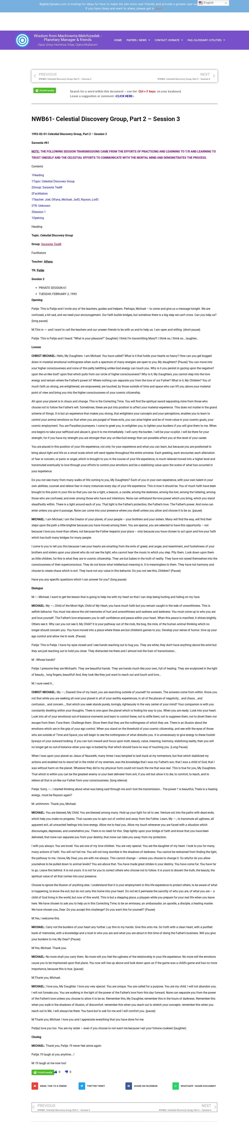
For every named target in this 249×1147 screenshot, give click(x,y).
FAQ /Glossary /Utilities (204, 40)
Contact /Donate (167, 40)
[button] (54, 1086)
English (208, 2)
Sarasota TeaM (51, 244)
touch (159, 8)
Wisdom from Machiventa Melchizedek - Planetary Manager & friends (68, 38)
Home (118, 40)
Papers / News (137, 40)
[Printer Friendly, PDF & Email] (44, 90)
